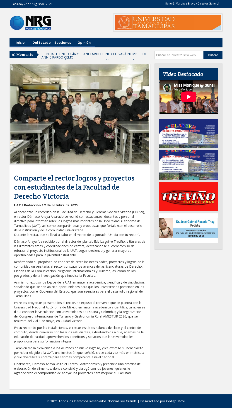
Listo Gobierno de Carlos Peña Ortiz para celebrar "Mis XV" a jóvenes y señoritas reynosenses (93, 55)
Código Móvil (175, 401)
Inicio (20, 42)
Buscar (213, 55)
